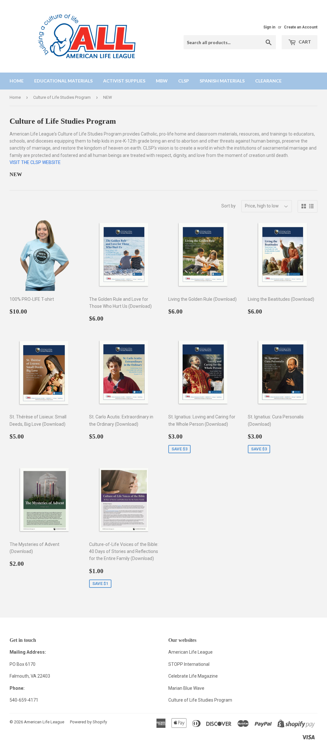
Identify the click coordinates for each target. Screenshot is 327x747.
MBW (162, 80)
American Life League (190, 652)
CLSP (183, 80)
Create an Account (300, 27)
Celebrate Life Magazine (193, 676)
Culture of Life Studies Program (62, 97)
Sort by (228, 205)
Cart (304, 41)
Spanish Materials (222, 80)
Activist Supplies (124, 80)
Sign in (269, 27)
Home (17, 80)
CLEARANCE (268, 80)
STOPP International (188, 664)
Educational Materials (63, 80)
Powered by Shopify (88, 722)
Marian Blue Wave (186, 688)
